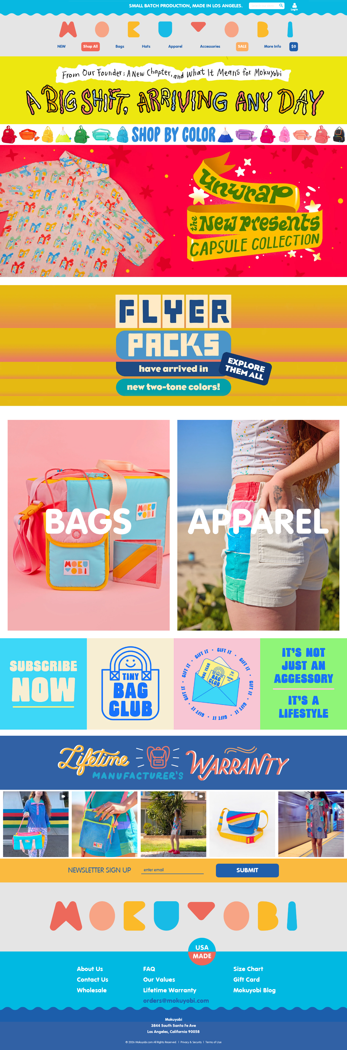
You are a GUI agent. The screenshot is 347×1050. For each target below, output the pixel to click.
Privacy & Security (191, 1042)
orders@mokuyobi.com (176, 1001)
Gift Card (246, 980)
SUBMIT (247, 870)
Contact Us (92, 980)
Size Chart (248, 969)
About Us (90, 969)
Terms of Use (214, 1042)
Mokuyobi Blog (254, 990)
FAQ (149, 969)
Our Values (159, 980)
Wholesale (92, 990)
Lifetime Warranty (169, 990)
